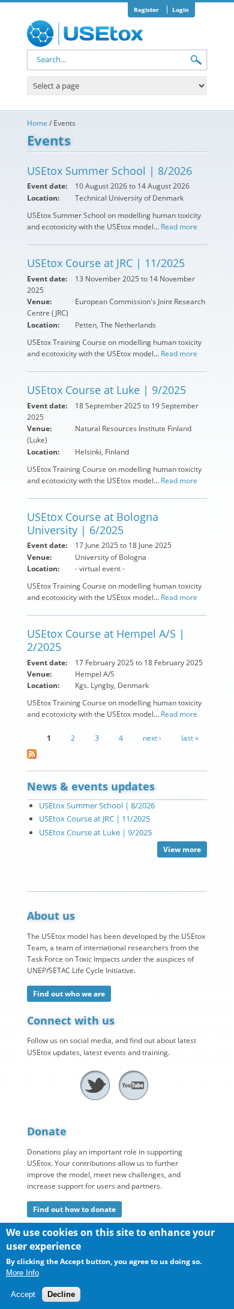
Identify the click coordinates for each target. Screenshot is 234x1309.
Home (37, 123)
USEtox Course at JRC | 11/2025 (106, 263)
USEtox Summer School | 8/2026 (109, 170)
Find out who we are (69, 994)
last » (190, 738)
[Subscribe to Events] (32, 758)
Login (180, 9)
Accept (23, 1294)
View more (182, 849)
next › (152, 738)
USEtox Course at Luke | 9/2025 (106, 390)
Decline (61, 1294)
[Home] (87, 33)
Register (146, 9)
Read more (179, 227)
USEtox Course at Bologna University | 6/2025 (92, 523)
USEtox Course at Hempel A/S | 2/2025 (106, 640)
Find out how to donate (74, 1209)
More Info (22, 1272)
